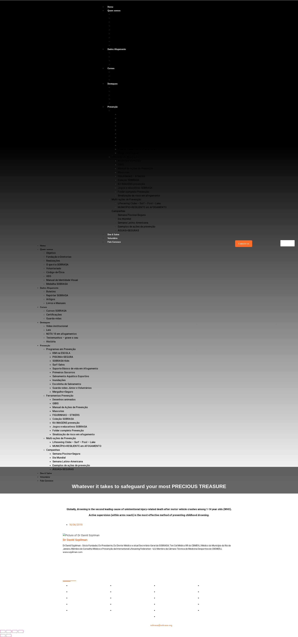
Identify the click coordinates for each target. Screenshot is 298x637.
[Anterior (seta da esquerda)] (2, 635)
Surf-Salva (124, 125)
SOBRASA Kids (126, 122)
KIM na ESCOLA (127, 114)
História (116, 102)
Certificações (119, 75)
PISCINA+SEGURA (128, 118)
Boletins (116, 52)
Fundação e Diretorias (124, 18)
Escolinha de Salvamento (132, 145)
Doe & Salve (113, 234)
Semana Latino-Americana (133, 222)
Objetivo (116, 14)
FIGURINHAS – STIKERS (131, 176)
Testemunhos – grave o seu (127, 98)
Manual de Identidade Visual (127, 41)
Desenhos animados (129, 160)
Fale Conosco (114, 242)
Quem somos (114, 10)
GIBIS (121, 164)
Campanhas (118, 211)
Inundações (124, 141)
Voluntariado (119, 29)
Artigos (116, 60)
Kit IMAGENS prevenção (131, 184)
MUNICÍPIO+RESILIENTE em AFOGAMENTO (142, 207)
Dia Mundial (124, 218)
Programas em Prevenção (126, 110)
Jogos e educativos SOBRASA (135, 187)
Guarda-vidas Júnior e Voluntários (137, 149)
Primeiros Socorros (129, 133)
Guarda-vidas (119, 79)
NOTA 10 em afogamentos (127, 95)
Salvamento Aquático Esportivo (136, 137)
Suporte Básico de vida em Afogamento (140, 129)
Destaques (112, 84)
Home (110, 7)
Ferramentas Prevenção (125, 156)
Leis (114, 91)
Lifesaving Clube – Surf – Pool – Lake (139, 203)
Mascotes (123, 172)
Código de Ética (121, 33)
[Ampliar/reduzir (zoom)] (2, 631)
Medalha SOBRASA (122, 45)
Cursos (111, 68)
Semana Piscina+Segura (132, 215)
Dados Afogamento (117, 49)
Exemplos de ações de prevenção (136, 226)
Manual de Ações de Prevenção (135, 168)
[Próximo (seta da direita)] (8, 635)
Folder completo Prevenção (133, 191)
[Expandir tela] (8, 631)
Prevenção (113, 107)
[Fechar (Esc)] (20, 631)
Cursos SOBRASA (122, 72)
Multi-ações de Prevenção (126, 199)
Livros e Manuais (121, 64)
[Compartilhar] (14, 631)
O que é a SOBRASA (123, 25)
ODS (114, 37)
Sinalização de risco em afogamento (139, 195)
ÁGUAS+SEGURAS (128, 230)
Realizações (118, 21)
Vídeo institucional (122, 87)
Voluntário (112, 238)
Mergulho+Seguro (128, 153)
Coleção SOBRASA (128, 180)
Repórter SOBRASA (122, 56)
